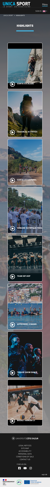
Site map (25, 448)
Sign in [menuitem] (38, 11)
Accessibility (25, 451)
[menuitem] (45, 11)
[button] (19, 468)
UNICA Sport (8, 15)
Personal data (25, 454)
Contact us (25, 459)
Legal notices (25, 446)
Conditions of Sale (25, 457)
